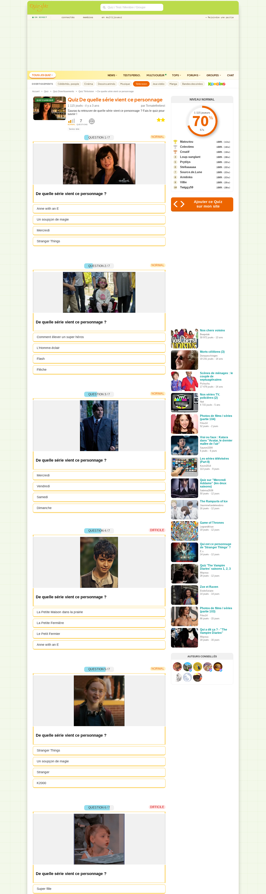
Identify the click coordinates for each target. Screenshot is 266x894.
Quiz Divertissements (63, 91)
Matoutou (186, 141)
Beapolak (205, 334)
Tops (176, 75)
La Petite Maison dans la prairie (60, 612)
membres (87, 17)
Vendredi (43, 486)
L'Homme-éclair (48, 348)
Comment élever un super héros (60, 337)
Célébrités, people (68, 83)
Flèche (42, 369)
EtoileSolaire (206, 590)
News (112, 75)
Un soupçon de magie (53, 219)
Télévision (141, 83)
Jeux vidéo (158, 83)
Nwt (202, 401)
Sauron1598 (206, 447)
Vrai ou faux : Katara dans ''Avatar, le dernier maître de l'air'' (216, 440)
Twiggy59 (186, 187)
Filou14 (204, 423)
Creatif (184, 151)
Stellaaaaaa (188, 167)
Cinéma (88, 83)
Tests (132, 75)
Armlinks (186, 177)
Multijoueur (155, 75)
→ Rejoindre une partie (219, 17)
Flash (41, 359)
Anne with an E (48, 208)
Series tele (74, 129)
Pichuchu (205, 383)
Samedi (42, 497)
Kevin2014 (205, 465)
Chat (230, 75)
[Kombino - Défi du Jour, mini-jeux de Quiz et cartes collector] (216, 83)
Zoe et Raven (209, 586)
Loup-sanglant (190, 156)
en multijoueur (111, 17)
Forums (193, 75)
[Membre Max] (190, 670)
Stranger (43, 772)
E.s (202, 551)
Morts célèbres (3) (212, 351)
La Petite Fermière (50, 623)
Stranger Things (48, 241)
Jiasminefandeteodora (211, 505)
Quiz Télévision (86, 91)
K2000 (41, 783)
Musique (125, 83)
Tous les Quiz (41, 75)
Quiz (46, 91)
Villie (183, 182)
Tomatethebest (155, 105)
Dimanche (44, 508)
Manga (173, 83)
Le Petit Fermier (48, 634)
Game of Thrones (212, 522)
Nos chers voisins (212, 330)
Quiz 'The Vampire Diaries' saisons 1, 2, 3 (215, 567)
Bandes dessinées (192, 83)
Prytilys (185, 162)
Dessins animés (106, 83)
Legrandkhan (207, 526)
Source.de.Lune (191, 172)
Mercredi (43, 230)
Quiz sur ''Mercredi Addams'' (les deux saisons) (213, 483)
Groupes (212, 75)
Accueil (36, 91)
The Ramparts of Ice (214, 501)
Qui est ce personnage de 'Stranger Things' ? (215, 546)
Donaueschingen (209, 355)
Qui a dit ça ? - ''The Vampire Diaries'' (213, 631)
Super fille (44, 889)
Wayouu (204, 572)
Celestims (187, 146)
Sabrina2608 (206, 490)
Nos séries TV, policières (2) (210, 396)
